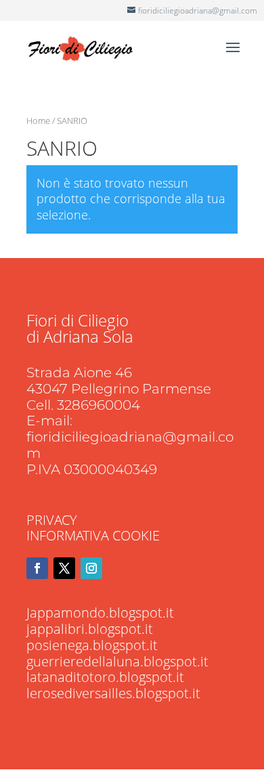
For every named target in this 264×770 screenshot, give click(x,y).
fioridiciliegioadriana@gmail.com (130, 445)
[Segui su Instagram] (91, 568)
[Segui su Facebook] (37, 568)
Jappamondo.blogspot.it (100, 612)
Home (38, 120)
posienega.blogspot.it (92, 645)
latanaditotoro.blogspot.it (105, 677)
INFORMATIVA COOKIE (93, 535)
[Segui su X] (64, 568)
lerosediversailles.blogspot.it (113, 693)
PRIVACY (51, 520)
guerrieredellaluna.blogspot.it (117, 661)
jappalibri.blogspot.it (89, 629)
